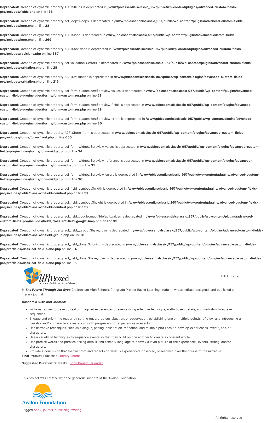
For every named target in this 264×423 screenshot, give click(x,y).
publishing (62, 410)
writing (76, 410)
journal (48, 410)
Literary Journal (69, 356)
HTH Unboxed (230, 276)
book (37, 410)
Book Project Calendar (86, 363)
